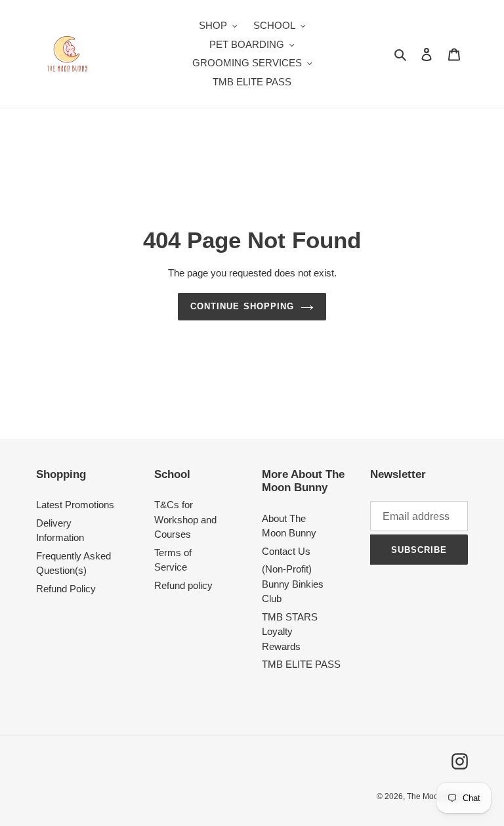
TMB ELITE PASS (301, 664)
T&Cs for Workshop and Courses (185, 519)
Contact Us (286, 551)
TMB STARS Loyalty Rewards (290, 631)
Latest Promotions (75, 504)
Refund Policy (66, 588)
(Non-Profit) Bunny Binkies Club (293, 583)
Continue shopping (242, 306)
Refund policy (183, 585)
